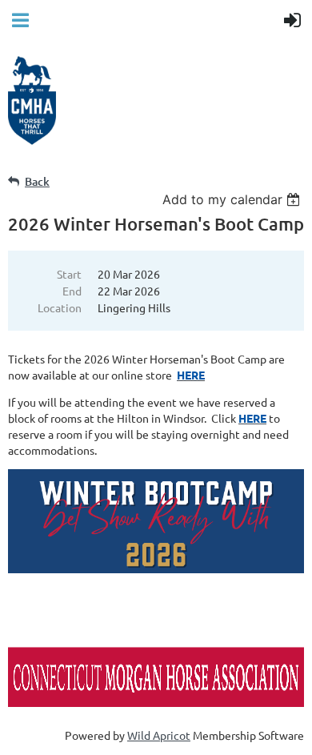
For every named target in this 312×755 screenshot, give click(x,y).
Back (37, 181)
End (72, 290)
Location (60, 307)
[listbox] (233, 199)
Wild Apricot (158, 735)
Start (69, 274)
